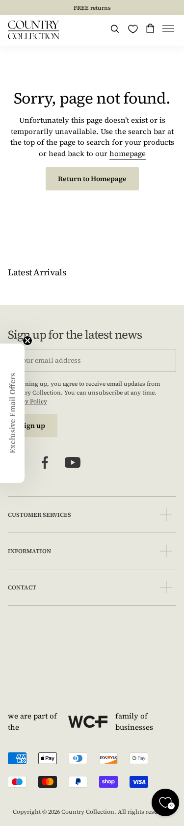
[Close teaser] (27, 341)
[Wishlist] (133, 29)
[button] (168, 30)
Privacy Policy (27, 401)
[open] (166, 514)
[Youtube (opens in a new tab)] (72, 463)
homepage (127, 153)
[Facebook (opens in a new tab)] (45, 463)
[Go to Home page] (33, 30)
